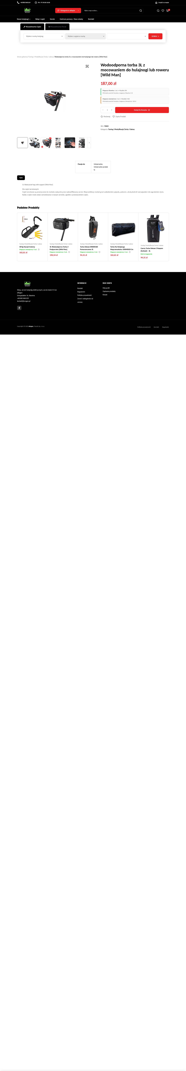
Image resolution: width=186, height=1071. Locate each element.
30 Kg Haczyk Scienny (27, 247)
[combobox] (44, 36)
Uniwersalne (98, 164)
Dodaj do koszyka (140, 110)
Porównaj (107, 116)
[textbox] (35, 36)
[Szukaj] (140, 10)
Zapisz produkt (121, 116)
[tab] (32, 26)
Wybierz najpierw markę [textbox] (76, 36)
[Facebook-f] (19, 308)
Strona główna (22, 57)
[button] (87, 66)
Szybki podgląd (36, 236)
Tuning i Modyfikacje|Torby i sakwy (41, 57)
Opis (21, 178)
